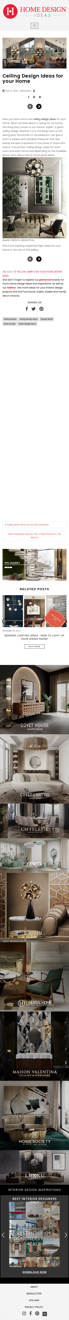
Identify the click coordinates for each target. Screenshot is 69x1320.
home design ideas (27, 324)
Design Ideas (47, 319)
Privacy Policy (34, 1307)
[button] (65, 621)
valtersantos (25, 90)
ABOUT (34, 1287)
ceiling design (10, 319)
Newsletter (34, 1293)
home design (10, 324)
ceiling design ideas (28, 319)
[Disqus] (34, 378)
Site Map (34, 1300)
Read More (34, 646)
